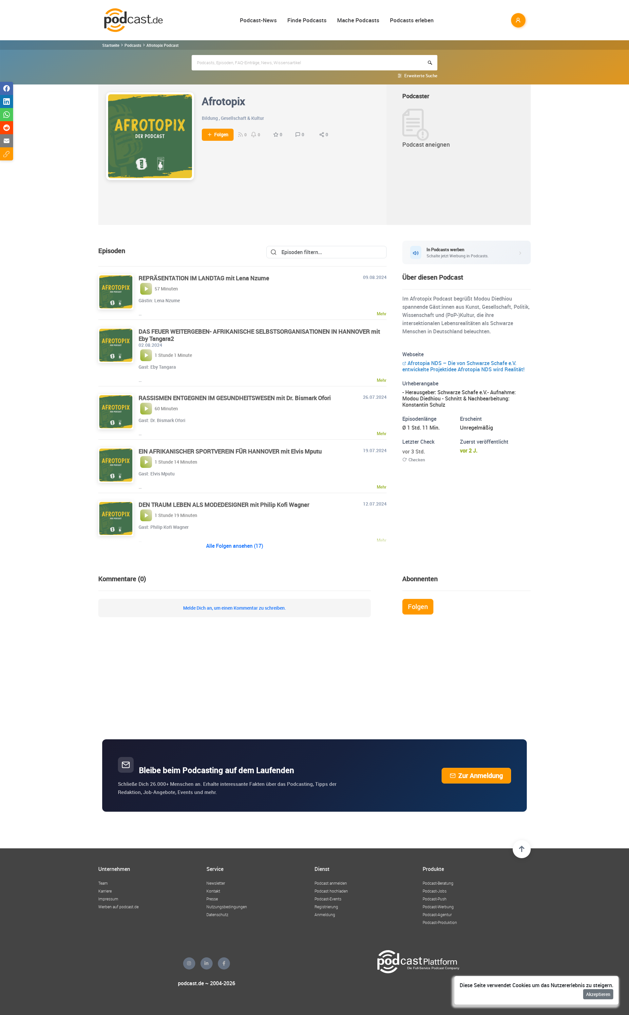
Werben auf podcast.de (118, 906)
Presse (212, 898)
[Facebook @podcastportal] (224, 963)
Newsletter (215, 883)
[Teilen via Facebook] (6, 88)
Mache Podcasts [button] (358, 20)
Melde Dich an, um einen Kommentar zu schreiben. (234, 608)
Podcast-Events (327, 898)
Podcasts (132, 45)
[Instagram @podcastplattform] (189, 963)
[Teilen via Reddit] (6, 127)
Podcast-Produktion (440, 922)
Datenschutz (217, 914)
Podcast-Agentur (437, 914)
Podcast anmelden (330, 883)
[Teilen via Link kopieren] (6, 153)
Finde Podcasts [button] (307, 20)
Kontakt (213, 891)
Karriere (105, 891)
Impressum (108, 898)
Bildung (210, 118)
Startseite (110, 45)
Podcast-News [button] (258, 20)
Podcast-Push (435, 898)
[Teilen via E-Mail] (6, 140)
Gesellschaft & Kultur (242, 118)
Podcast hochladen (331, 891)
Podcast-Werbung (438, 906)
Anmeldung (324, 914)
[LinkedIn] (206, 963)
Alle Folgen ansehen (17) (234, 545)
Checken (417, 460)
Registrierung (326, 906)
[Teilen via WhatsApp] (6, 114)
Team (103, 883)
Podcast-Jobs (435, 891)
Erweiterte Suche (420, 76)
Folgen (221, 135)
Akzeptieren (598, 994)
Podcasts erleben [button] (412, 20)
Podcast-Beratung (438, 883)
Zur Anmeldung (480, 775)
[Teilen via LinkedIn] (6, 101)
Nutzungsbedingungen (226, 906)
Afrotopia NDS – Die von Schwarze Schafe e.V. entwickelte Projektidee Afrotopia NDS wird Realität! (464, 366)
